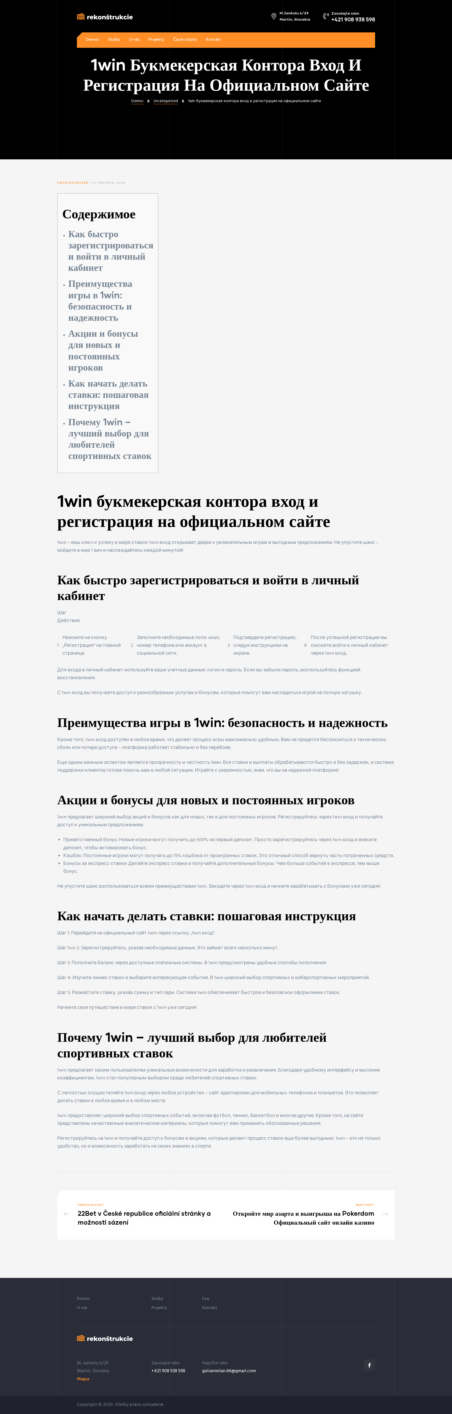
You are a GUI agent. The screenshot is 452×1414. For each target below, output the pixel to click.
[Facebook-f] (369, 1365)
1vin (71, 948)
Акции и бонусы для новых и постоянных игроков (103, 350)
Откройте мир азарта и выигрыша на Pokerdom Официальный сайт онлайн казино (308, 1215)
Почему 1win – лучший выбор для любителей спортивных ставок (110, 438)
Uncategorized (166, 101)
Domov (137, 101)
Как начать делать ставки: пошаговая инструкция (108, 394)
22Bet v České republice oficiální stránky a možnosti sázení (143, 1215)
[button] (359, 40)
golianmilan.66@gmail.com (229, 1371)
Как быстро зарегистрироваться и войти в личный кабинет (110, 250)
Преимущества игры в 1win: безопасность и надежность (100, 300)
